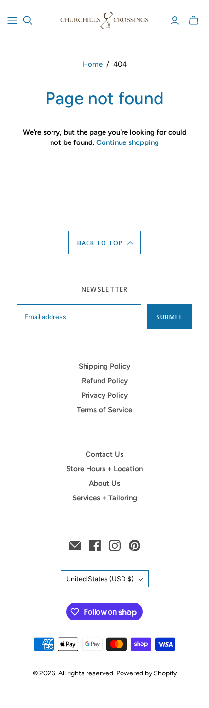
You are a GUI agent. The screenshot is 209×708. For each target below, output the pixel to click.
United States (100, 579)
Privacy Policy (104, 395)
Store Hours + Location (104, 468)
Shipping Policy (104, 366)
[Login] (175, 20)
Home (93, 64)
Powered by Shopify (146, 673)
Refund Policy (105, 380)
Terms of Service (104, 410)
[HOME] (12, 20)
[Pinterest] (134, 545)
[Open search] (28, 20)
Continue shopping (127, 142)
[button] (104, 242)
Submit (170, 316)
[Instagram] (115, 545)
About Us (104, 483)
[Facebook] (95, 545)
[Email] (75, 545)
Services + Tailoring (104, 498)
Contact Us (104, 454)
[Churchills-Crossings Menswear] (104, 19)
